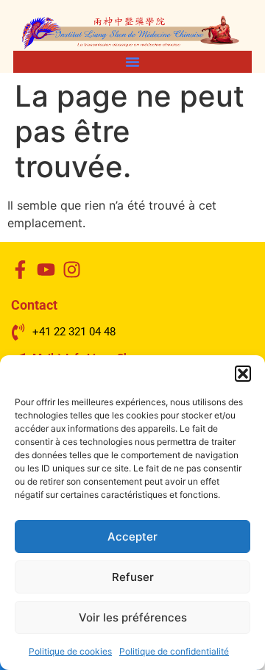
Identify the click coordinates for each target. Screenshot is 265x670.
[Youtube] (46, 269)
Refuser (133, 577)
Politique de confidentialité (174, 651)
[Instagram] (72, 269)
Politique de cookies (70, 651)
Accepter (132, 537)
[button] (243, 373)
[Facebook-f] (20, 269)
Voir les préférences (133, 617)
